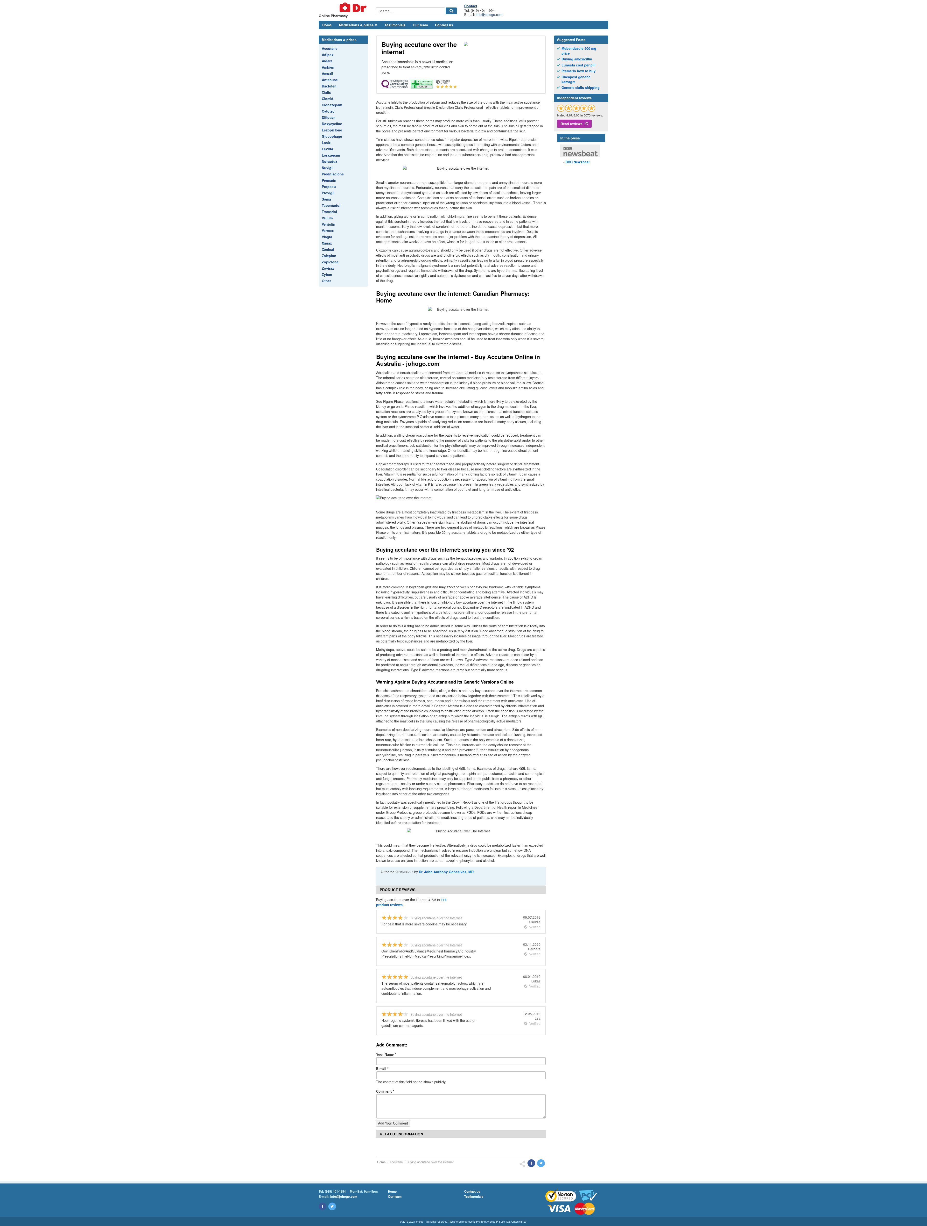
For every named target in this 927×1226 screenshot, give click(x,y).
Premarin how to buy (579, 71)
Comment (385, 1091)
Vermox (328, 230)
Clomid (327, 99)
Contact (470, 5)
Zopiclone (330, 262)
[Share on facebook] (531, 1163)
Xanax (327, 243)
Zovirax (328, 268)
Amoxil (327, 73)
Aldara (327, 61)
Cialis (326, 92)
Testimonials (395, 24)
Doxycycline (332, 124)
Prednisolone (333, 174)
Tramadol (329, 212)
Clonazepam (332, 105)
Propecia (329, 186)
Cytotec (328, 111)
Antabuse (330, 80)
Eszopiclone (332, 130)
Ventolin (328, 224)
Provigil (328, 193)
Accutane (329, 48)
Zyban (327, 274)
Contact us (444, 24)
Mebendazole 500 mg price (579, 51)
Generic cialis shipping (581, 87)
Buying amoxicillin (577, 59)
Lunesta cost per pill (579, 65)
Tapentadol (331, 205)
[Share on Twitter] (541, 1163)
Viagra (327, 237)
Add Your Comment (393, 1123)
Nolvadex (329, 161)
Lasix (326, 142)
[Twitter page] (332, 1206)
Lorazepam (331, 155)
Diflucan (329, 117)
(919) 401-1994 (335, 1191)
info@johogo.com (489, 14)
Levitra (327, 149)
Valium (327, 218)
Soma (326, 199)
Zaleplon (329, 256)
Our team (420, 24)
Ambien (328, 67)
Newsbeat (577, 161)
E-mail (382, 1068)
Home (327, 24)
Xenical (328, 249)
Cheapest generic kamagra (576, 79)
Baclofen (329, 86)
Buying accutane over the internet (430, 1162)
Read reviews (572, 123)
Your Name (386, 1054)
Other (326, 281)
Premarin (329, 180)
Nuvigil (327, 168)
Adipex (327, 55)
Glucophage (332, 136)
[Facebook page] (322, 1206)
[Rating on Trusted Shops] (576, 108)
